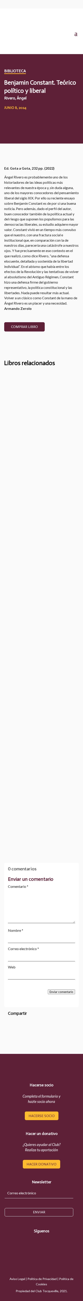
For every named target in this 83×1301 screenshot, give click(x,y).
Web (11, 967)
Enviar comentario (61, 992)
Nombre (15, 930)
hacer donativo (41, 1164)
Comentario (18, 886)
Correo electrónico (23, 949)
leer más (19, 481)
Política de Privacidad (42, 1279)
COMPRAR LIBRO (24, 327)
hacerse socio (42, 1116)
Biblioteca (15, 70)
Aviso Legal (17, 1279)
